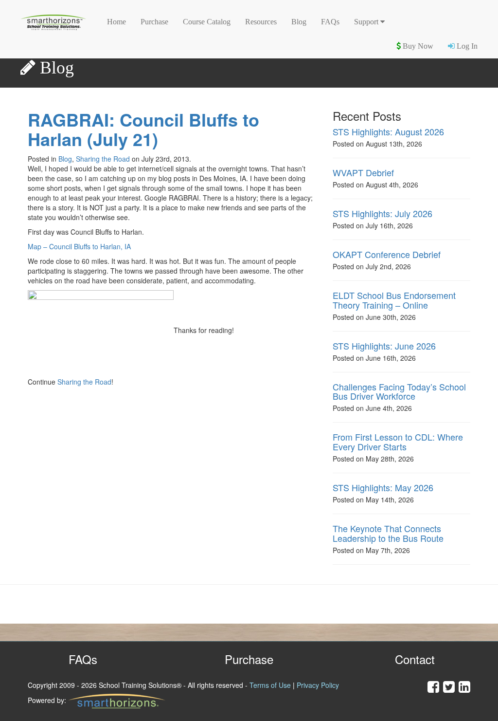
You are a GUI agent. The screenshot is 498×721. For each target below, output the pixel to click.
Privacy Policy (318, 685)
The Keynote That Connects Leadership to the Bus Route (388, 533)
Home (116, 22)
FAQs (330, 22)
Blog (298, 22)
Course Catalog (207, 22)
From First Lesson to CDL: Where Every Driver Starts (398, 441)
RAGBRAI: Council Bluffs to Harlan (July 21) (143, 129)
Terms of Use (270, 685)
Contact (415, 658)
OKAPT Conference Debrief (387, 254)
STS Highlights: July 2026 (382, 213)
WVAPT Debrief (363, 172)
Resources (261, 22)
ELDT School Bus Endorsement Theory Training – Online (394, 300)
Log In (466, 46)
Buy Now (417, 46)
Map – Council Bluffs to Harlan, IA (79, 246)
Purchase (154, 22)
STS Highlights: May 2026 (383, 487)
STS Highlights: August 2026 (388, 131)
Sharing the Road (103, 159)
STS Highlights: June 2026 (384, 345)
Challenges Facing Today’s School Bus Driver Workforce (399, 391)
